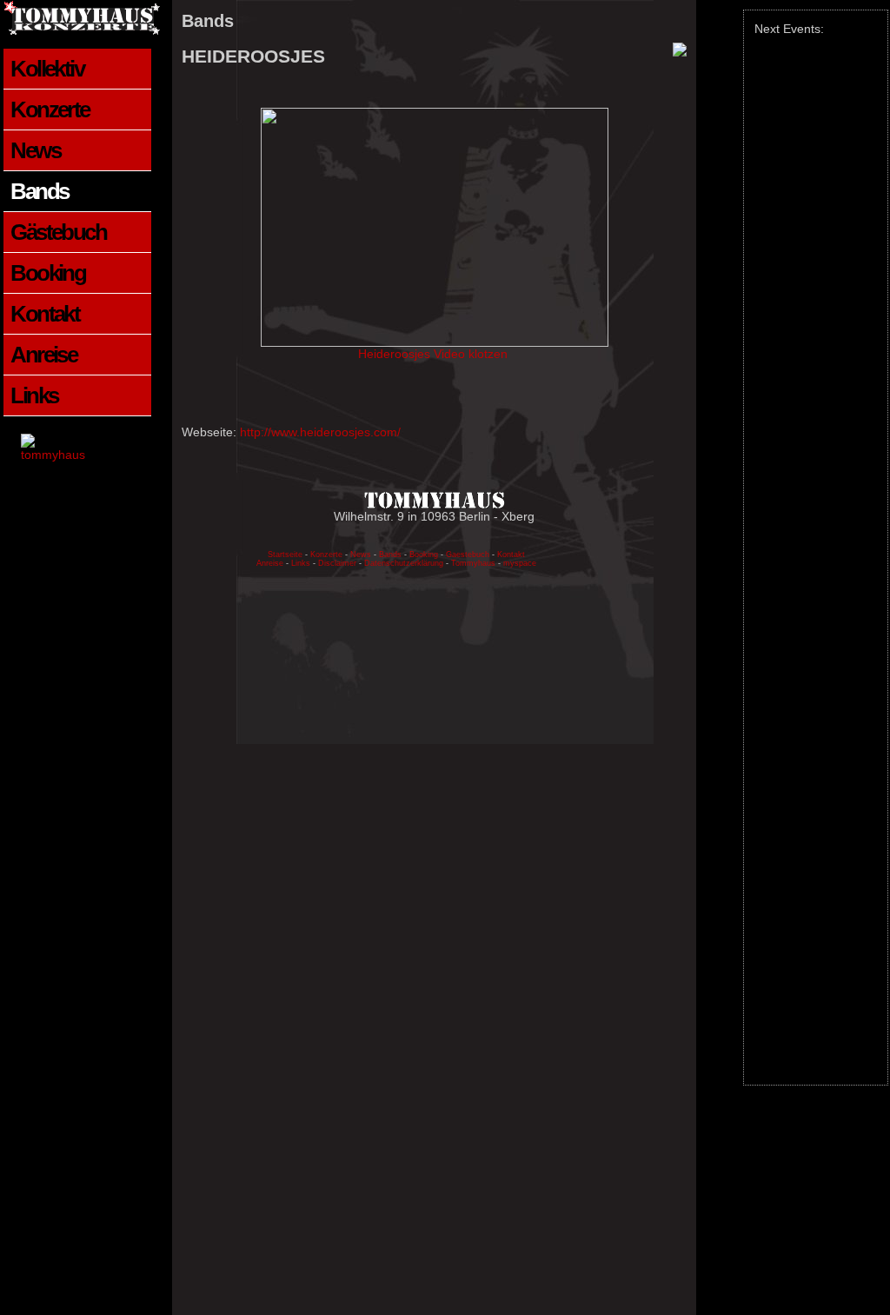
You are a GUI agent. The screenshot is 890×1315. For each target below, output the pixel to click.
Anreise (43, 355)
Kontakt (44, 314)
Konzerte (49, 109)
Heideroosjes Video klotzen (434, 354)
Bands (39, 191)
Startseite (285, 554)
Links (33, 395)
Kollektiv (46, 69)
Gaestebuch (467, 554)
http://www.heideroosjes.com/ (320, 432)
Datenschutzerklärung (405, 563)
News (35, 150)
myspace (519, 563)
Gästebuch (58, 232)
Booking (47, 273)
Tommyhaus (473, 563)
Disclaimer (337, 563)
